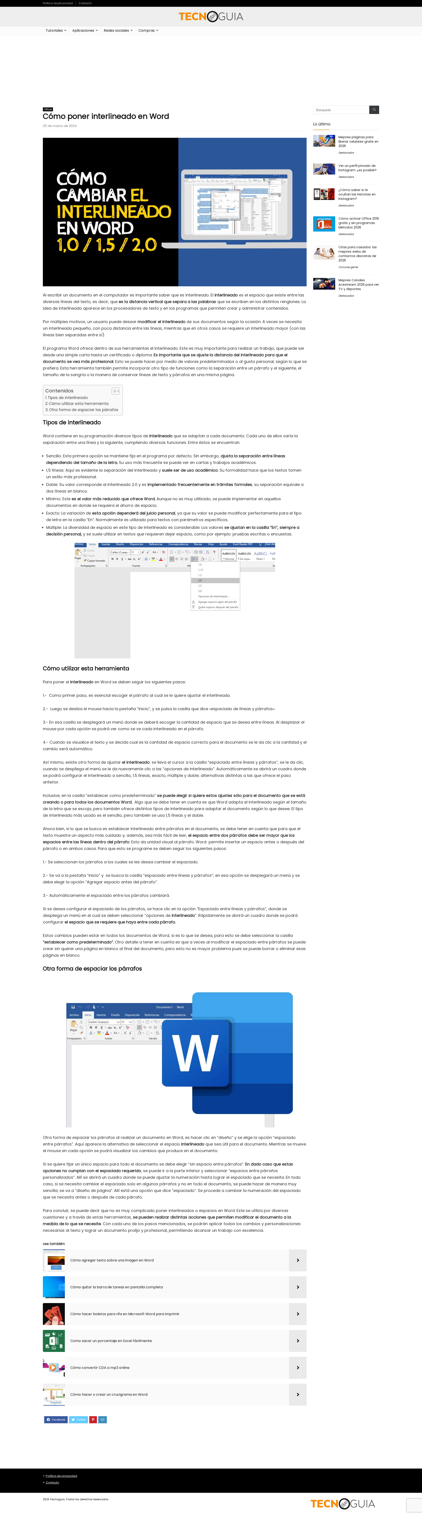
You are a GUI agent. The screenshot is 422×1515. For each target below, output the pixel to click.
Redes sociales (116, 30)
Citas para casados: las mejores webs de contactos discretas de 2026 (357, 254)
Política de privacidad (58, 3)
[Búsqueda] (374, 110)
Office (48, 109)
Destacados (346, 152)
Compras (146, 30)
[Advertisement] (211, 68)
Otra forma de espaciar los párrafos (83, 409)
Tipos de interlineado (68, 397)
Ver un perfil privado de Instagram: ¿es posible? (357, 168)
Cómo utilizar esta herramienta (79, 403)
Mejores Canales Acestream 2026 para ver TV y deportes (358, 284)
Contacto (85, 3)
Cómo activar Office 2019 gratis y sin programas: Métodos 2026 (358, 223)
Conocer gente (348, 267)
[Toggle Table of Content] (113, 391)
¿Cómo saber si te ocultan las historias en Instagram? (357, 194)
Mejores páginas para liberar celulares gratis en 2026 (358, 141)
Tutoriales (54, 30)
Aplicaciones (83, 30)
